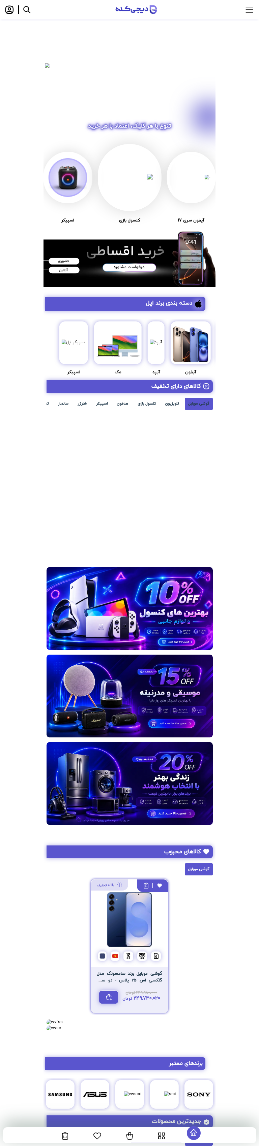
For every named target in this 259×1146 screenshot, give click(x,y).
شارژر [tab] (82, 403)
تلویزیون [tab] (172, 403)
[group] (129, 65)
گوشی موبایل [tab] (198, 403)
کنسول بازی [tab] (147, 403)
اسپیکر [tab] (102, 403)
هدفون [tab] (122, 403)
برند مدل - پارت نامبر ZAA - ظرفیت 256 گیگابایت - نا (171, 519)
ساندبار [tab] (63, 403)
